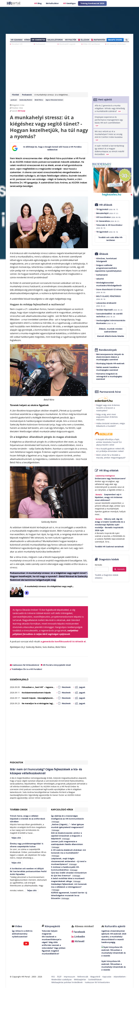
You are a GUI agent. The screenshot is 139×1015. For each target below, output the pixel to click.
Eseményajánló (19, 679)
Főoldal (15, 94)
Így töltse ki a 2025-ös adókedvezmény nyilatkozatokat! (22, 934)
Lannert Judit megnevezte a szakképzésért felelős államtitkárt (67, 844)
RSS (53, 976)
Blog (38, 3)
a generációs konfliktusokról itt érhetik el (63, 641)
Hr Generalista (107, 221)
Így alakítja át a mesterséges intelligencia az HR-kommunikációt (67, 819)
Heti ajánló (105, 99)
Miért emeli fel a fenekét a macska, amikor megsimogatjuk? (110, 456)
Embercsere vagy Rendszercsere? (110, 478)
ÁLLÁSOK (84, 39)
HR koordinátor (108, 217)
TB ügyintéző (107, 209)
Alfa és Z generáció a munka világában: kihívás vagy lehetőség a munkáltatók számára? (110, 108)
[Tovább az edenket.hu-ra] (110, 399)
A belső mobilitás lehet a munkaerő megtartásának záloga (68, 880)
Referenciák (82, 976)
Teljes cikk (16, 837)
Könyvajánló (52, 926)
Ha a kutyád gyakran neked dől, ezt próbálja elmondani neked (110, 450)
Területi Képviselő (109, 309)
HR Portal (21, 111)
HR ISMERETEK (38, 39)
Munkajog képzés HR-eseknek (110, 363)
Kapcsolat (106, 976)
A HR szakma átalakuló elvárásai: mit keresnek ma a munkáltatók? (68, 853)
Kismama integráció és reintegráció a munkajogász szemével (109, 376)
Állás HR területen (91, 44)
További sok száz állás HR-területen (110, 238)
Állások (103, 254)
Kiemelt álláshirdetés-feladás (110, 336)
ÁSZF (59, 976)
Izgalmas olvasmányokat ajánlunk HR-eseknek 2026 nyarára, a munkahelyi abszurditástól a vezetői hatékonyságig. (113, 937)
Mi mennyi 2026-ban (116, 44)
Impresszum (69, 976)
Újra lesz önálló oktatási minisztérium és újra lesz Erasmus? (69, 874)
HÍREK (27, 39)
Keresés (98, 565)
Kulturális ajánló (114, 926)
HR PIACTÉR (70, 39)
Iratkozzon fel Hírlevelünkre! (25, 665)
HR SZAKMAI (17, 39)
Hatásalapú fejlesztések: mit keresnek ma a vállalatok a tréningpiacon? (69, 887)
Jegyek (82, 687)
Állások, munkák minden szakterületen (110, 330)
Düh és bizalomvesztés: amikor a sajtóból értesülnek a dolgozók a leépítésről (66, 836)
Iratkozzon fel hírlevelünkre (97, 982)
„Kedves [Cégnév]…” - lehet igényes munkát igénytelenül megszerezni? (67, 827)
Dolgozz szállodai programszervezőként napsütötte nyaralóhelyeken (108, 268)
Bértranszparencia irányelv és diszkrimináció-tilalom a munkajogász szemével (110, 357)
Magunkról (95, 976)
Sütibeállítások (95, 979)
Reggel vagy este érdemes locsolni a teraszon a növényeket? (108, 408)
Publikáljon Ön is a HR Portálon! (27, 669)
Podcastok (40, 44)
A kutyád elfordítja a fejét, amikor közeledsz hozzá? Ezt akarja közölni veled (109, 442)
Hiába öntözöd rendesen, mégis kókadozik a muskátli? (110, 424)
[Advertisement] (49, 734)
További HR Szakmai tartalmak (109, 546)
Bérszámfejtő (107, 213)
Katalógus (69, 3)
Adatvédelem (120, 976)
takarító (100, 278)
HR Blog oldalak (109, 470)
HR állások (105, 205)
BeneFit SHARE (115, 39)
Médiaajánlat (80, 979)
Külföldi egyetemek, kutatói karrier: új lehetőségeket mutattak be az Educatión (69, 895)
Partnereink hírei (110, 392)
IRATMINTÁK (99, 39)
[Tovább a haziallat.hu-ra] (110, 433)
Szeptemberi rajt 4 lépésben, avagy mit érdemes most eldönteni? (108, 497)
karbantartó (102, 275)
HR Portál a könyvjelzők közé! (56, 665)
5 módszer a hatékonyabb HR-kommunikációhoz (65, 868)
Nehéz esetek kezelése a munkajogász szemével (107, 368)
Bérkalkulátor (52, 3)
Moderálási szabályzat (61, 979)
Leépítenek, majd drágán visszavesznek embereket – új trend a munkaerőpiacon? (68, 861)
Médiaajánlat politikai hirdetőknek (67, 982)
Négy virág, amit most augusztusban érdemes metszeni (107, 417)
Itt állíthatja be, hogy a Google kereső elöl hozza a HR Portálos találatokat (52, 148)
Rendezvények (108, 350)
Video (18, 926)
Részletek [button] (66, 687)
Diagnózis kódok (109, 559)
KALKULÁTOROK (55, 39)
